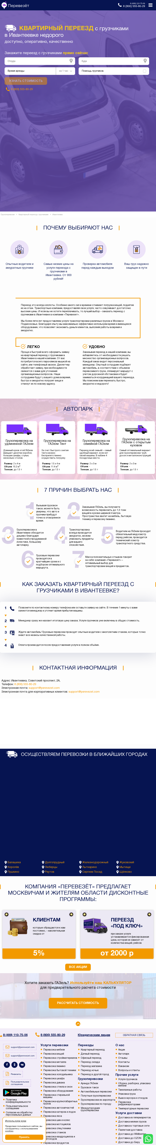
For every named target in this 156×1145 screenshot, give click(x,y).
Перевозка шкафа (53, 1079)
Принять (24, 1137)
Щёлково (125, 872)
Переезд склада (90, 1062)
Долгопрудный (54, 862)
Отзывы (122, 1058)
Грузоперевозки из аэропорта (98, 1100)
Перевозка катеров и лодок (59, 1112)
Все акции (78, 967)
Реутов (49, 872)
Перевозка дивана (54, 1083)
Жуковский (126, 862)
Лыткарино (89, 867)
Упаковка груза (127, 1094)
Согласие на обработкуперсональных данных (19, 1114)
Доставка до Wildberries (132, 1134)
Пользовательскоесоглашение (17, 1107)
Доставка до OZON (129, 1138)
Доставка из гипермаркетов (134, 1118)
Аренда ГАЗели (89, 1083)
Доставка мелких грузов (132, 1122)
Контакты (124, 1062)
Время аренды (16, 71)
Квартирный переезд (93, 1050)
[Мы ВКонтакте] (22, 1065)
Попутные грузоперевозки (96, 1096)
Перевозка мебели (54, 1050)
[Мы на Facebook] (7, 1065)
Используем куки (15, 1121)
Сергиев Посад (92, 872)
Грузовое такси (90, 1088)
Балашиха (14, 862)
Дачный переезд (90, 1054)
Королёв (13, 867)
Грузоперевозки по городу (96, 1104)
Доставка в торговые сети (133, 1126)
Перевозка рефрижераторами (129, 1103)
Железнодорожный (95, 862)
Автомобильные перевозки (96, 1092)
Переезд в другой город (95, 1074)
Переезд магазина (91, 1066)
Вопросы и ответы (129, 1070)
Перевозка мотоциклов (57, 1124)
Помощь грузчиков (93, 71)
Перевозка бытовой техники (59, 1070)
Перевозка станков (54, 1133)
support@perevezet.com (44, 688)
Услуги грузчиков (127, 1079)
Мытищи (125, 867)
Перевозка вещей (53, 1054)
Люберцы (51, 867)
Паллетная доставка (130, 1130)
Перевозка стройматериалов (60, 1058)
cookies (9, 1131)
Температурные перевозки (133, 1109)
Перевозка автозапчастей (58, 1108)
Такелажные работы (130, 1090)
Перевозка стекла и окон (57, 1087)
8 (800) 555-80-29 (25, 684)
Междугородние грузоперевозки (90, 1109)
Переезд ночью (90, 1070)
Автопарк (123, 1054)
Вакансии (123, 1066)
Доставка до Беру (129, 1142)
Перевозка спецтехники (57, 1128)
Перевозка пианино (54, 1066)
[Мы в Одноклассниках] (14, 1065)
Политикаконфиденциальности (18, 1101)
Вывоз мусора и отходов (133, 1098)
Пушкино (13, 872)
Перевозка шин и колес (56, 1120)
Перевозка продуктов (56, 1143)
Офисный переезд (91, 1058)
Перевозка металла (54, 1062)
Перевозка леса (52, 1116)
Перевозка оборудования (58, 1091)
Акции (121, 1050)
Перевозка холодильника (58, 1074)
